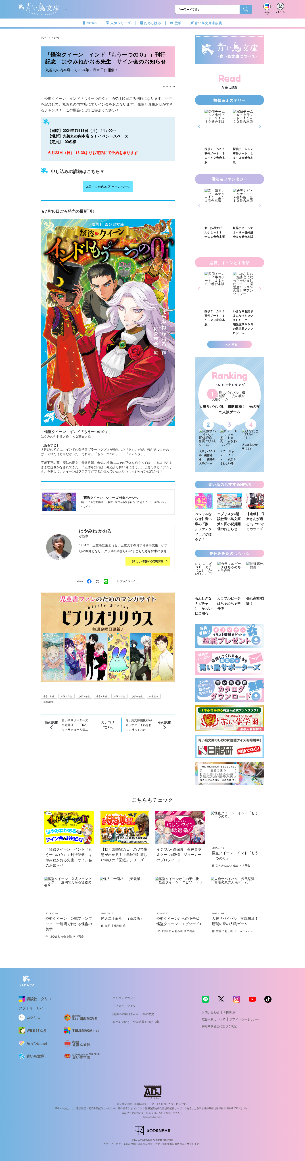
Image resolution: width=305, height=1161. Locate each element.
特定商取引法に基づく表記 (219, 1026)
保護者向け (48, 701)
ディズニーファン (124, 1006)
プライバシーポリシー (244, 1019)
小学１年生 (48, 696)
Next (259, 126)
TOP (43, 37)
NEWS (91, 23)
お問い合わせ (210, 1012)
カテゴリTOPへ (108, 725)
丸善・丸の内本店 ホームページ (108, 186)
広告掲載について (213, 1019)
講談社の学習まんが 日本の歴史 (133, 1014)
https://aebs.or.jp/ (152, 1117)
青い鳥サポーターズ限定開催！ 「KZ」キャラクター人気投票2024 (75, 725)
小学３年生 (84, 696)
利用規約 (230, 1012)
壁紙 (178, 23)
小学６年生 (137, 696)
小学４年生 (101, 696)
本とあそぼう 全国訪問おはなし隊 (136, 1022)
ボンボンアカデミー (126, 998)
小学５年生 (119, 696)
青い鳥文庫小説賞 (208, 23)
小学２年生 (66, 696)
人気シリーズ (121, 23)
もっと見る (229, 344)
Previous (200, 126)
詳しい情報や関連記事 (147, 561)
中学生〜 (153, 696)
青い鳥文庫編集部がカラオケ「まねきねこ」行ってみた (138, 725)
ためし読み (152, 23)
